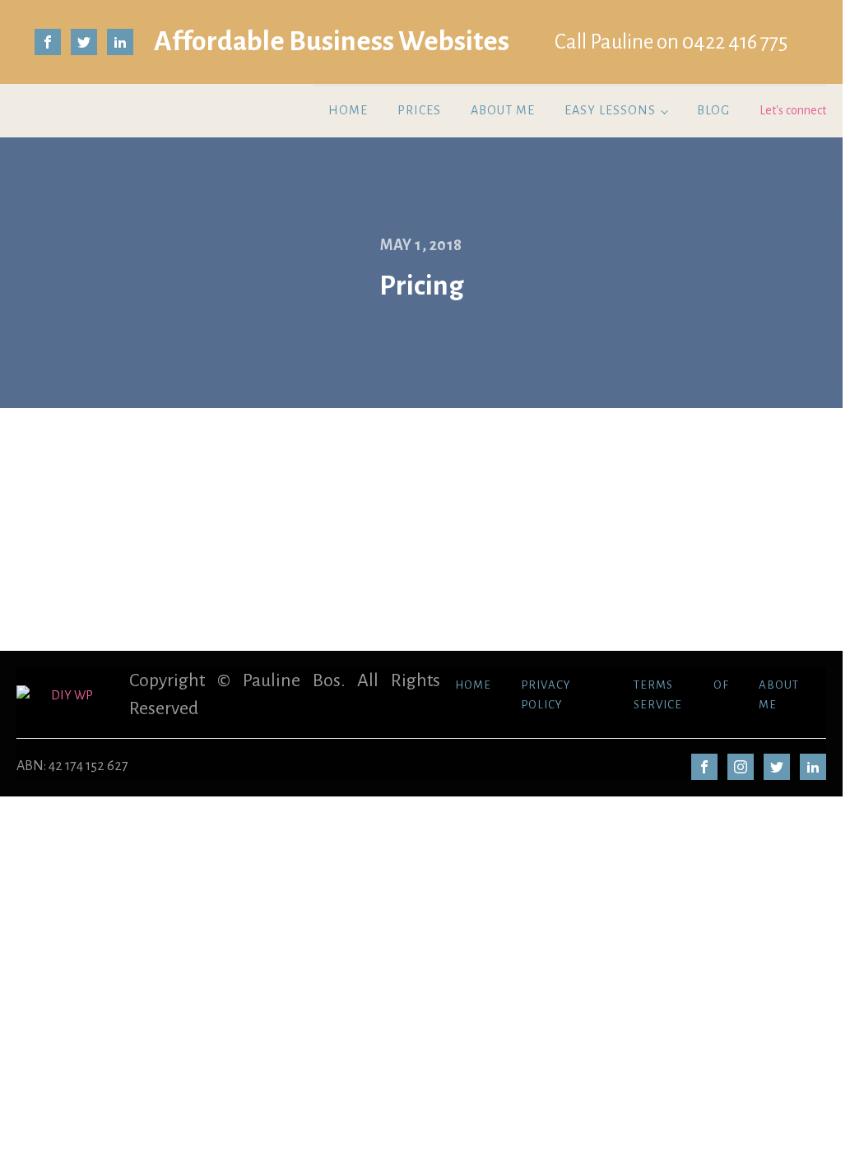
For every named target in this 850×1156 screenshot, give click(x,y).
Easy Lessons (610, 110)
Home (348, 110)
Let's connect (792, 110)
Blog (713, 110)
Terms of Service (681, 695)
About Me (503, 110)
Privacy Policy (546, 695)
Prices (419, 110)
